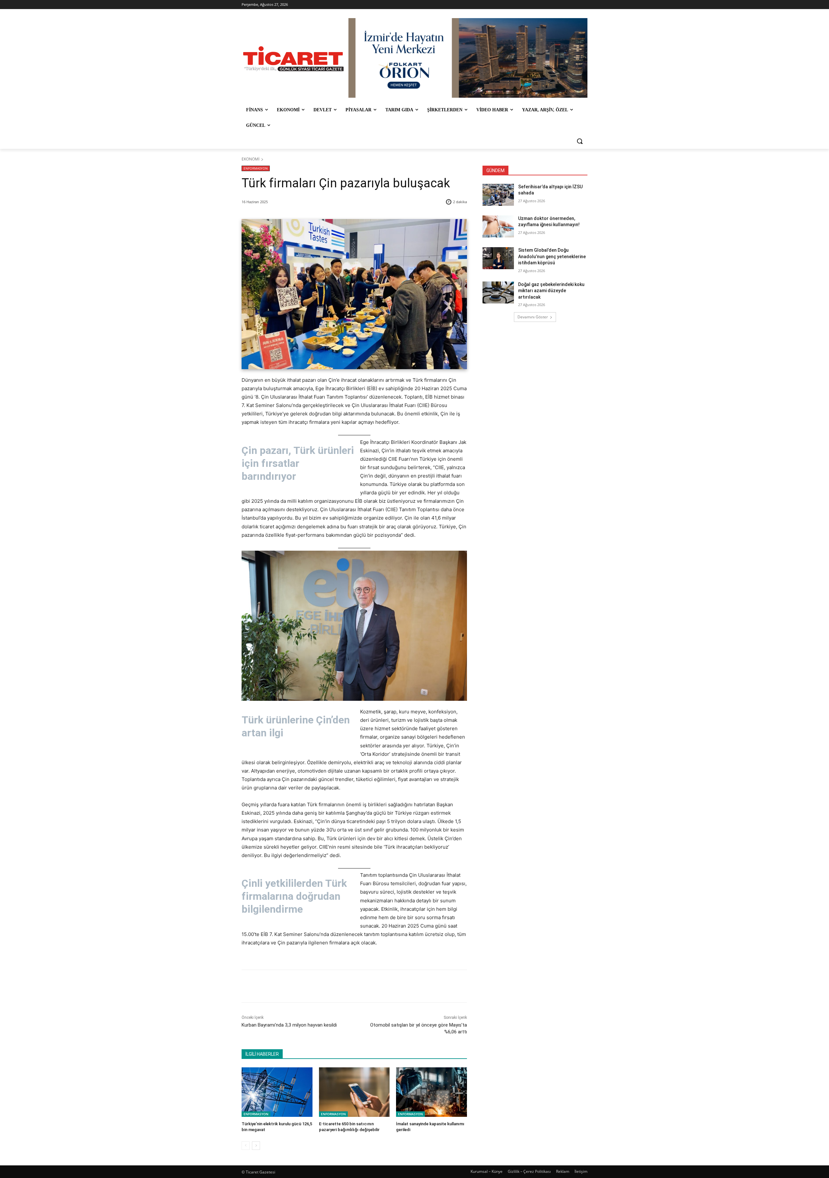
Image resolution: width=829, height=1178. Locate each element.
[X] (302, 986)
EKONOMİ (250, 159)
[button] (579, 141)
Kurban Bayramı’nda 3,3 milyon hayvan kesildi (289, 1025)
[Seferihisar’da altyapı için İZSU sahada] (498, 195)
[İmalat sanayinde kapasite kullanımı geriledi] (431, 1092)
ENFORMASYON (256, 168)
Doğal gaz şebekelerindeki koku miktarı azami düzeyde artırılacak (551, 291)
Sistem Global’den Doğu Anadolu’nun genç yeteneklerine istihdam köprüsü (552, 256)
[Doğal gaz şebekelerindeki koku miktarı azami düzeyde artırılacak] (498, 292)
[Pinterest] (317, 986)
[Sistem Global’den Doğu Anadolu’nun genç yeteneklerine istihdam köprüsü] (498, 258)
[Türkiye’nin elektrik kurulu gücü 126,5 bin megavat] (277, 1092)
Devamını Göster (532, 317)
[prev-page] (246, 1145)
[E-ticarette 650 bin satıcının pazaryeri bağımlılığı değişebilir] (354, 1092)
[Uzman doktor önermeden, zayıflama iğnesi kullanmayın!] (498, 226)
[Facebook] (287, 986)
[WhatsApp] (331, 986)
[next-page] (256, 1145)
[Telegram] (346, 986)
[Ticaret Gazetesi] (293, 58)
